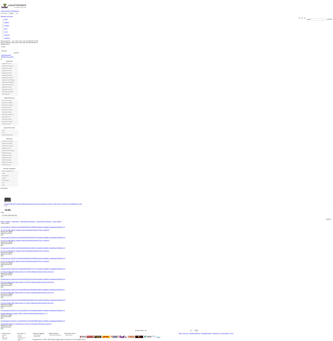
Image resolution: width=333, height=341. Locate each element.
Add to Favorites (5, 11)
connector (4, 178)
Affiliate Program (68, 335)
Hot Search (4, 339)
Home (6, 19)
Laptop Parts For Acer (6, 63)
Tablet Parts (9, 138)
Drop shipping (225, 333)
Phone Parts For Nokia (7, 119)
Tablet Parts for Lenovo (7, 155)
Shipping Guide (37, 336)
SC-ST (3, 130)
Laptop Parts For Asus (6, 70)
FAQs (231, 333)
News (5, 28)
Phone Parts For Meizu (7, 112)
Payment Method (37, 335)
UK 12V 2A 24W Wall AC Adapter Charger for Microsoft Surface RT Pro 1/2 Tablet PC (25, 240)
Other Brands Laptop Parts (7, 91)
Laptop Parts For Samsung (7, 84)
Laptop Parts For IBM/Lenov (8, 82)
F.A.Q (6, 32)
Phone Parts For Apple (6, 100)
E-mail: (3, 46)
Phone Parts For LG (6, 116)
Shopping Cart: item (7, 16)
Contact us (7, 38)
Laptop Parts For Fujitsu (7, 75)
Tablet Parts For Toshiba (7, 143)
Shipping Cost (216, 333)
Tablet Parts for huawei (7, 160)
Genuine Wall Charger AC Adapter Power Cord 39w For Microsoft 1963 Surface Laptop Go (26, 324)
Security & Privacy (22, 337)
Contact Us (4, 335)
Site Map (20, 336)
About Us (7, 35)
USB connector (5, 175)
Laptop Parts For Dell (6, 73)
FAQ (3, 336)
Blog (19, 340)
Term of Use (20, 339)
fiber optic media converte (7, 134)
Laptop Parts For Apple (7, 68)
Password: (4, 51)
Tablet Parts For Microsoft (7, 141)
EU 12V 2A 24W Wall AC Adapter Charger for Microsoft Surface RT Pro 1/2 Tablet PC (25, 251)
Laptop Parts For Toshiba (7, 89)
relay (3, 182)
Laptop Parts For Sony (6, 87)
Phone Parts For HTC (6, 123)
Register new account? (7, 57)
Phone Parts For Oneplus (7, 121)
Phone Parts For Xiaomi (7, 109)
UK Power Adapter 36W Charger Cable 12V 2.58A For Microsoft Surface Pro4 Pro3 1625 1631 (27, 282)
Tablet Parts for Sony (6, 164)
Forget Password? (6, 55)
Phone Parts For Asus (6, 107)
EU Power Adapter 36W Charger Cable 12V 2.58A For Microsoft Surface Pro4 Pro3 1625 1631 (27, 292)
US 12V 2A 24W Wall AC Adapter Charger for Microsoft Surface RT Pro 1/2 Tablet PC (25, 261)
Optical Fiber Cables (9, 127)
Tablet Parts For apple (6, 153)
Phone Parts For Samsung (7, 105)
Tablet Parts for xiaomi (6, 157)
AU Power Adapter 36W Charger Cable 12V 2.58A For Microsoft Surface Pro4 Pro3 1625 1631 (27, 271)
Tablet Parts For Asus (6, 148)
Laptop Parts (9, 61)
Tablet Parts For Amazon (7, 162)
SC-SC (3, 132)
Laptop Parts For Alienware (7, 66)
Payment (6, 25)
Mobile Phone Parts (9, 98)
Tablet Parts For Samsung (7, 146)
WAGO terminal (5, 180)
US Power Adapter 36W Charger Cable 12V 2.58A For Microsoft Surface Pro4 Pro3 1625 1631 (27, 303)
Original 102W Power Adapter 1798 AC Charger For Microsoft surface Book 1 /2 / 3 (24, 313)
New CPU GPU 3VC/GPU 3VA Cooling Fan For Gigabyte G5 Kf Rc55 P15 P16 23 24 (28, 209)
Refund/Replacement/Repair (55, 335)
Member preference (195, 333)
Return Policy (5, 337)
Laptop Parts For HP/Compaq (8, 80)
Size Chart (186, 333)
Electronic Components (9, 168)
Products (6, 22)
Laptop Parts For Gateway (7, 77)
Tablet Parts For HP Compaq (8, 150)
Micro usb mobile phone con (8, 171)
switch (3, 173)
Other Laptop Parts (6, 94)
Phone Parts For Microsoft (7, 114)
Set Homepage (15, 11)
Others (3, 185)
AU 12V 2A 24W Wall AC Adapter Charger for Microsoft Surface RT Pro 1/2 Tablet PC (25, 230)
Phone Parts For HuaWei (7, 102)
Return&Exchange (206, 333)
